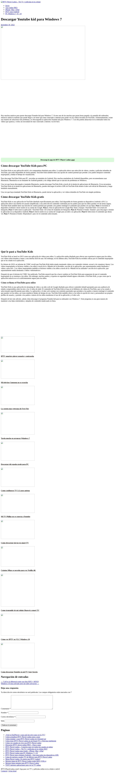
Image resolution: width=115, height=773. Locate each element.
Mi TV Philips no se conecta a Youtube (15, 517)
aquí (73, 160)
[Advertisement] (57, 97)
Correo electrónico (8, 717)
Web (2, 721)
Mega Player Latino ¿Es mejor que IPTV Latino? (22, 759)
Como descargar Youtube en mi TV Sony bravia (19, 672)
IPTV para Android (12, 12)
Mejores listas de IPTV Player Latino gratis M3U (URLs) (25, 761)
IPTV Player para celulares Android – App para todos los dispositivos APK (32, 755)
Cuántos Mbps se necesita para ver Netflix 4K (18, 570)
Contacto (4, 771)
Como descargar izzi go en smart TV (15, 543)
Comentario (6, 709)
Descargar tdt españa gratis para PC (15, 464)
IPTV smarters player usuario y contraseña (17, 356)
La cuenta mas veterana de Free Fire (15, 409)
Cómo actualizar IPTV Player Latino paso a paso (22, 737)
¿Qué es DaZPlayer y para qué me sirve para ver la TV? (25, 735)
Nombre (4, 713)
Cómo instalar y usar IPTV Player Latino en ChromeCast (25, 739)
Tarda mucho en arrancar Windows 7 (15, 438)
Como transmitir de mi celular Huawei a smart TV (20, 610)
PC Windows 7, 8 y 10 (13, 14)
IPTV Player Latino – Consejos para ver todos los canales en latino (29, 747)
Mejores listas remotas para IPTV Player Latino (22, 763)
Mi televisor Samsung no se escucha (14, 382)
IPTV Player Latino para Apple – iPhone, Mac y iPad (24, 751)
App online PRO (11, 8)
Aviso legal (12, 771)
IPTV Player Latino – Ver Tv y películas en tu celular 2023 (26, 749)
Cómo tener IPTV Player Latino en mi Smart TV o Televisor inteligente (30, 741)
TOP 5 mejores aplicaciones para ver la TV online (23, 765)
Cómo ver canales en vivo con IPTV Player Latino (23, 743)
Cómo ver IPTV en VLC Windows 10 (15, 639)
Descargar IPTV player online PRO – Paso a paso (23, 745)
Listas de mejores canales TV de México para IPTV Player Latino (28, 757)
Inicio (7, 6)
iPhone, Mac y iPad (12, 10)
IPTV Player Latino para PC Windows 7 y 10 (21, 753)
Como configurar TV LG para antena (15, 491)
